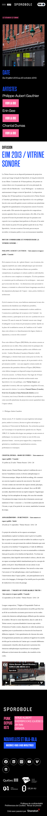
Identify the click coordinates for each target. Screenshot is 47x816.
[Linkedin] (13, 761)
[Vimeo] (37, 761)
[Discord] (6, 769)
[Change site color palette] (41, 4)
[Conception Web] (33, 810)
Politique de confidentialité (32, 803)
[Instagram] (21, 761)
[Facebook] (6, 761)
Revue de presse (34, 805)
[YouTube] (29, 761)
